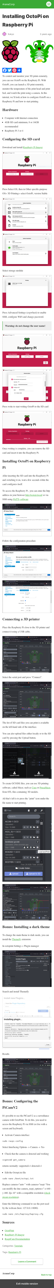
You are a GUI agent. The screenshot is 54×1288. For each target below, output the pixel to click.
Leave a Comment (27, 1261)
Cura (34, 787)
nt (13, 1230)
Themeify (16, 939)
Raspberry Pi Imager (33, 147)
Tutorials (18, 1245)
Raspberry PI (14, 1252)
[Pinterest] (14, 71)
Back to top (46, 1275)
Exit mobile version (27, 1283)
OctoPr (8, 1230)
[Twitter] (9, 71)
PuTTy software (20, 499)
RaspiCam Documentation (17, 1238)
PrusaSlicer (45, 787)
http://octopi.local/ (33, 495)
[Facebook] (4, 71)
